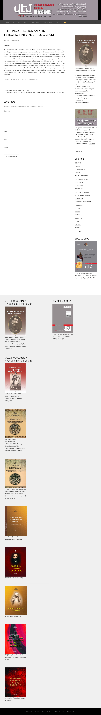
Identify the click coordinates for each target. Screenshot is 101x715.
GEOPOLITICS (79, 199)
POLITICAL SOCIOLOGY (82, 192)
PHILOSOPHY (79, 186)
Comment (7, 111)
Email (5, 139)
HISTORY (77, 173)
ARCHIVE (77, 228)
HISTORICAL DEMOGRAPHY (83, 202)
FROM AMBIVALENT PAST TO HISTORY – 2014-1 (16, 90)
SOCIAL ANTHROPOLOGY (82, 195)
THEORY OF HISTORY (81, 176)
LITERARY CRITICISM (81, 179)
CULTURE (78, 208)
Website (6, 147)
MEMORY (77, 211)
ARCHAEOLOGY (79, 205)
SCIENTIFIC (78, 218)
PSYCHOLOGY (79, 189)
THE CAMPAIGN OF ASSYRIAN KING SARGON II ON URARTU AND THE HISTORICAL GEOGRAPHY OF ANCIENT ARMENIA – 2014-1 (35, 94)
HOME (7, 22)
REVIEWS (78, 224)
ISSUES (26, 22)
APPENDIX (78, 231)
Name (5, 131)
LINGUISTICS (79, 182)
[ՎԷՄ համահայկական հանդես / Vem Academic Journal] (50, 10)
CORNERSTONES (14, 79)
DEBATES (77, 215)
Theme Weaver (70, 711)
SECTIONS (35, 22)
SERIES (58, 22)
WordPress (46, 711)
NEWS (77, 221)
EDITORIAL (78, 166)
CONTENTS (78, 163)
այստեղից (92, 143)
